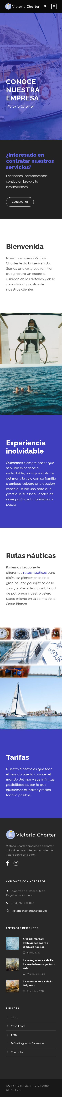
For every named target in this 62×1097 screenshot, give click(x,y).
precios (45, 790)
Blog (14, 1035)
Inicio (14, 1017)
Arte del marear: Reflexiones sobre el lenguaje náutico (36, 943)
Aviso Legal (18, 1026)
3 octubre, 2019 (35, 991)
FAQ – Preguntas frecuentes (27, 1043)
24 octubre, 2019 (36, 974)
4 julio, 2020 (33, 953)
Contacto (17, 1052)
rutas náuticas (35, 572)
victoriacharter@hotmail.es (29, 910)
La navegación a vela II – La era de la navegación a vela (39, 964)
